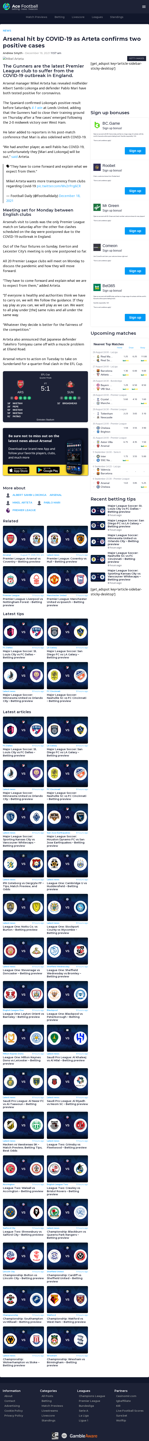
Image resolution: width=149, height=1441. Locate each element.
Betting (60, 17)
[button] (144, 7)
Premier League (24, 510)
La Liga (84, 1415)
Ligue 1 (83, 1420)
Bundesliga (86, 1405)
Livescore (78, 17)
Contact (9, 1401)
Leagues (97, 17)
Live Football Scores (130, 1410)
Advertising (12, 1405)
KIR (118, 1405)
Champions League (92, 1396)
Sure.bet (121, 1415)
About (8, 1396)
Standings (116, 17)
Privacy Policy (13, 1415)
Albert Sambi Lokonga (29, 495)
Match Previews (36, 17)
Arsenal (56, 495)
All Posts (47, 1396)
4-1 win (37, 107)
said (14, 156)
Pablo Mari (51, 502)
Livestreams (50, 1410)
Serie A (83, 1410)
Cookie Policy (13, 1410)
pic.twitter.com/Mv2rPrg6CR (59, 186)
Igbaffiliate (123, 1401)
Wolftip (121, 1420)
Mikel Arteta (22, 502)
